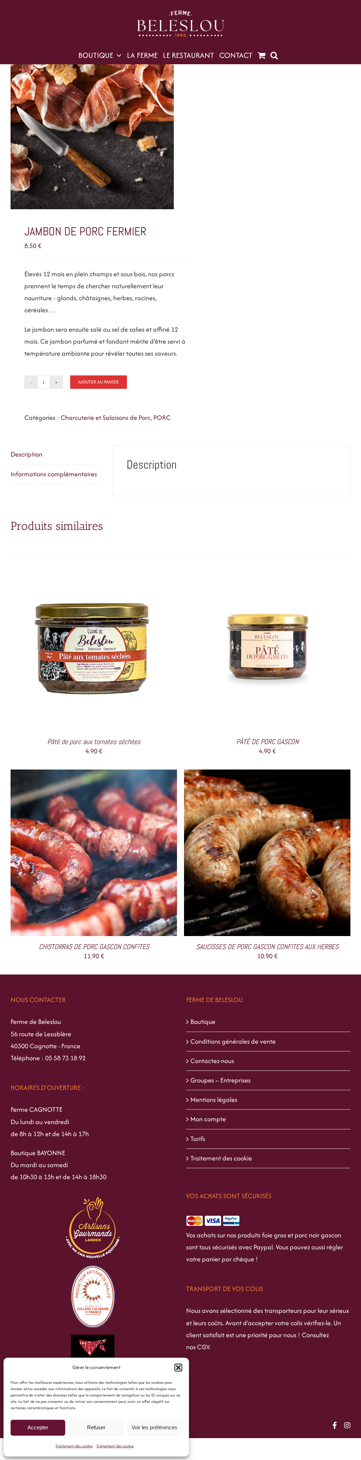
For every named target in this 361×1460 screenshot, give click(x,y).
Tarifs (197, 1139)
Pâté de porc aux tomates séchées (93, 741)
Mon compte (208, 1119)
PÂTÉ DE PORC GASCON (267, 741)
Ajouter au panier (98, 382)
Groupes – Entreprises (220, 1080)
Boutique (202, 1021)
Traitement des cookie (74, 1446)
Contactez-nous (212, 1061)
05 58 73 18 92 (65, 1058)
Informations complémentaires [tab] (54, 474)
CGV (203, 1347)
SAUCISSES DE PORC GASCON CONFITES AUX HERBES (267, 946)
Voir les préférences (154, 1427)
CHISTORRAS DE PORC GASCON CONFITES (94, 946)
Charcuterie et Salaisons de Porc (106, 417)
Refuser (96, 1427)
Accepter (37, 1427)
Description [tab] (26, 454)
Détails (124, 649)
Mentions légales (213, 1099)
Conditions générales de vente (233, 1041)
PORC (162, 417)
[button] (178, 1367)
